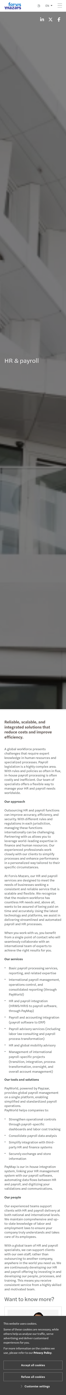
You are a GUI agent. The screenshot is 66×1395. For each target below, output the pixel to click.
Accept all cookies (33, 1365)
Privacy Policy (43, 1353)
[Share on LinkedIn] (42, 19)
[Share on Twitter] (50, 19)
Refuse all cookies (33, 1377)
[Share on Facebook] (59, 19)
